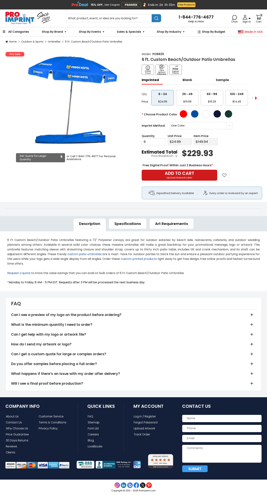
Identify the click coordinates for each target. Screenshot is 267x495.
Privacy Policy (48, 428)
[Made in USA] (250, 32)
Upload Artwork (144, 428)
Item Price (201, 136)
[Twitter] (142, 485)
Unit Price (175, 136)
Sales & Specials (129, 31)
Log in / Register (145, 416)
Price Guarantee (17, 434)
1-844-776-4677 (87, 156)
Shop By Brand (52, 31)
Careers (93, 434)
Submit (194, 468)
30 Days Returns (17, 440)
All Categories (18, 31)
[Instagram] (117, 485)
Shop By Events (90, 31)
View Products (186, 4)
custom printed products (139, 259)
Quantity (148, 136)
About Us (12, 416)
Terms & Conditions (52, 422)
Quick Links (101, 406)
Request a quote (19, 273)
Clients (10, 452)
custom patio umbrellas (84, 254)
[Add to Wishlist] (226, 172)
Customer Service (51, 416)
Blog (91, 440)
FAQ (90, 416)
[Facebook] (136, 485)
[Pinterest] (149, 485)
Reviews (11, 446)
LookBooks (95, 446)
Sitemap (94, 422)
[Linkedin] (123, 485)
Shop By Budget (213, 31)
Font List (93, 428)
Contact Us (14, 422)
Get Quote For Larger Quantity (33, 157)
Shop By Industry (169, 31)
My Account (148, 406)
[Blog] (130, 485)
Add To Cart (179, 174)
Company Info (22, 406)
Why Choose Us (17, 428)
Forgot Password (145, 422)
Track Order (142, 434)
